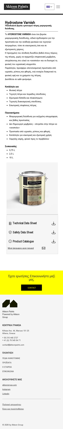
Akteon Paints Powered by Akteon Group (10, 314)
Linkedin (5, 393)
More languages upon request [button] (21, 248)
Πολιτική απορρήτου (11, 404)
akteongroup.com (9, 385)
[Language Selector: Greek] (49, 7)
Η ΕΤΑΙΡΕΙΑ (7, 367)
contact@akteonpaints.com (13, 344)
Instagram (6, 389)
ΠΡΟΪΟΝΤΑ (6, 362)
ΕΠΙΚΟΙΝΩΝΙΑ (8, 371)
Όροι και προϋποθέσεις (13, 409)
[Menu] (58, 6)
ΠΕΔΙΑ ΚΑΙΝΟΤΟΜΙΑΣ (11, 358)
